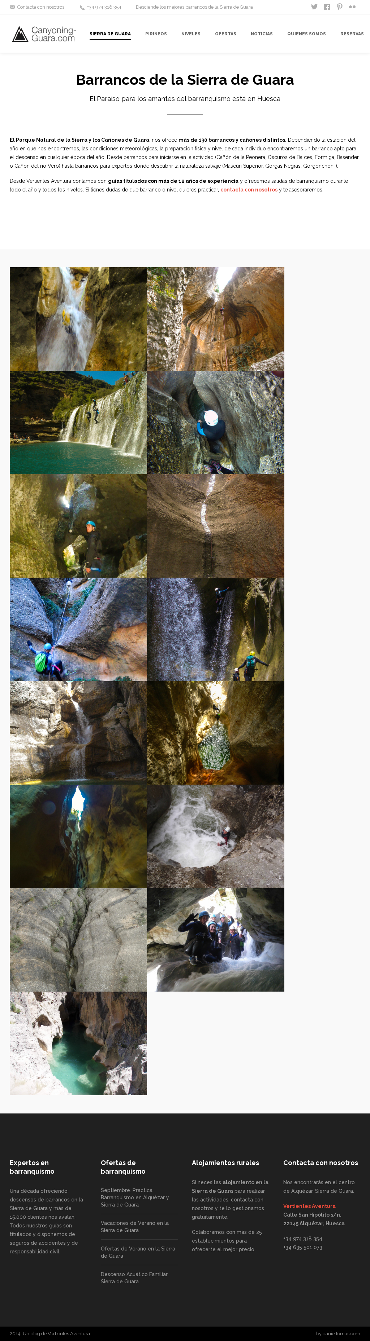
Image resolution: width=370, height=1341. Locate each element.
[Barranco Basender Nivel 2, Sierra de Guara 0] (78, 526)
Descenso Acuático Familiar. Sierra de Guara (134, 1277)
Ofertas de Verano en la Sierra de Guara (138, 1252)
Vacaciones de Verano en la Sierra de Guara (135, 1226)
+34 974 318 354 (104, 7)
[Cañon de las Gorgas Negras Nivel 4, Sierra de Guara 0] (215, 629)
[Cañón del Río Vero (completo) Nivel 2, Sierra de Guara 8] (215, 940)
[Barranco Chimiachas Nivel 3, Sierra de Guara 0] (215, 526)
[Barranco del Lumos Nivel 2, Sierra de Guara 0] (78, 629)
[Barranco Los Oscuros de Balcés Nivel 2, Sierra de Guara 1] (78, 836)
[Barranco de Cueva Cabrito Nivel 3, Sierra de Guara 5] (78, 940)
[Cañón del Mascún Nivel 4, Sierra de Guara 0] (78, 733)
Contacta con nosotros (40, 7)
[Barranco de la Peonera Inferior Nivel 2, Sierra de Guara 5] (78, 1043)
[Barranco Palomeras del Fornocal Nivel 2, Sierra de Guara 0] (215, 422)
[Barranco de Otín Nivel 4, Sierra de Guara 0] (215, 733)
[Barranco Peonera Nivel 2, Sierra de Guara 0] (78, 422)
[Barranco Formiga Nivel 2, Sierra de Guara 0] (78, 319)
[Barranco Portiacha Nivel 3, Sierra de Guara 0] (215, 319)
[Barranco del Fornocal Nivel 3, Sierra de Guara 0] (215, 836)
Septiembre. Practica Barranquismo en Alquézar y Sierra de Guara (135, 1197)
